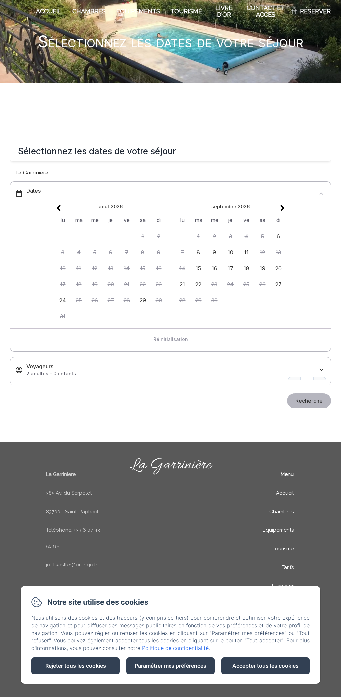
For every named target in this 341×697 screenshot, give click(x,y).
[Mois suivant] (282, 208)
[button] (143, 236)
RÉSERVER (315, 11)
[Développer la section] (321, 370)
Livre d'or (223, 11)
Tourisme (186, 11)
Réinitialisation (170, 339)
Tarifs (288, 567)
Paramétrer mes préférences (170, 665)
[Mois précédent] (59, 208)
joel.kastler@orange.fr (71, 565)
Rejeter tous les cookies (75, 665)
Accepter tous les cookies (265, 665)
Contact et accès (266, 11)
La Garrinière (170, 465)
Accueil (49, 11)
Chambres (89, 11)
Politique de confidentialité (175, 648)
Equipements (138, 11)
